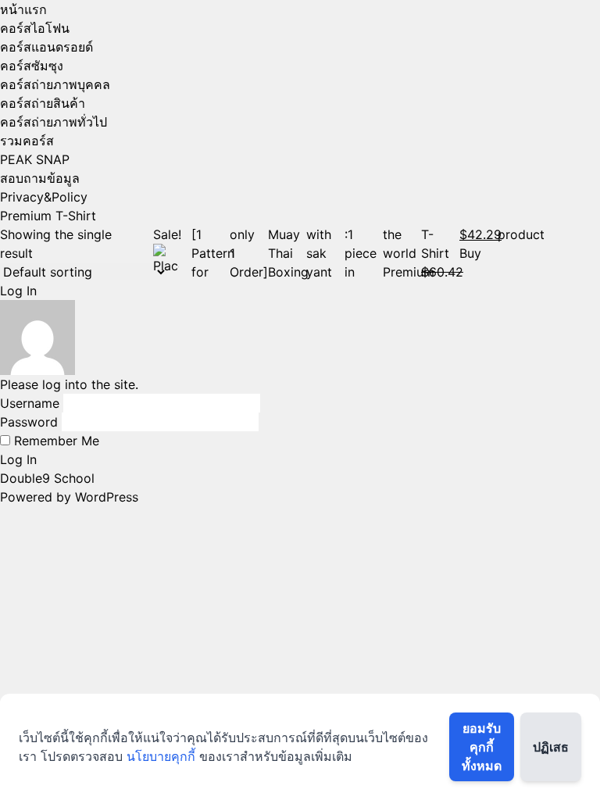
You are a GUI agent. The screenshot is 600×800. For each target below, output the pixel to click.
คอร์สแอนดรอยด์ (46, 47)
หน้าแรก (23, 9)
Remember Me (54, 440)
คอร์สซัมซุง (31, 65)
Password (29, 422)
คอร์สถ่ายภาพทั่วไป (53, 122)
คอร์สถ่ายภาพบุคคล (55, 84)
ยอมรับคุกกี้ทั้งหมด (482, 746)
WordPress (106, 497)
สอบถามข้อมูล (40, 178)
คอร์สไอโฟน (35, 28)
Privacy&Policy (44, 197)
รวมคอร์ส (27, 140)
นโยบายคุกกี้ (161, 756)
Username (29, 403)
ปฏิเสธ (551, 747)
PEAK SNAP (35, 159)
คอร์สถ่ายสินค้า (42, 103)
